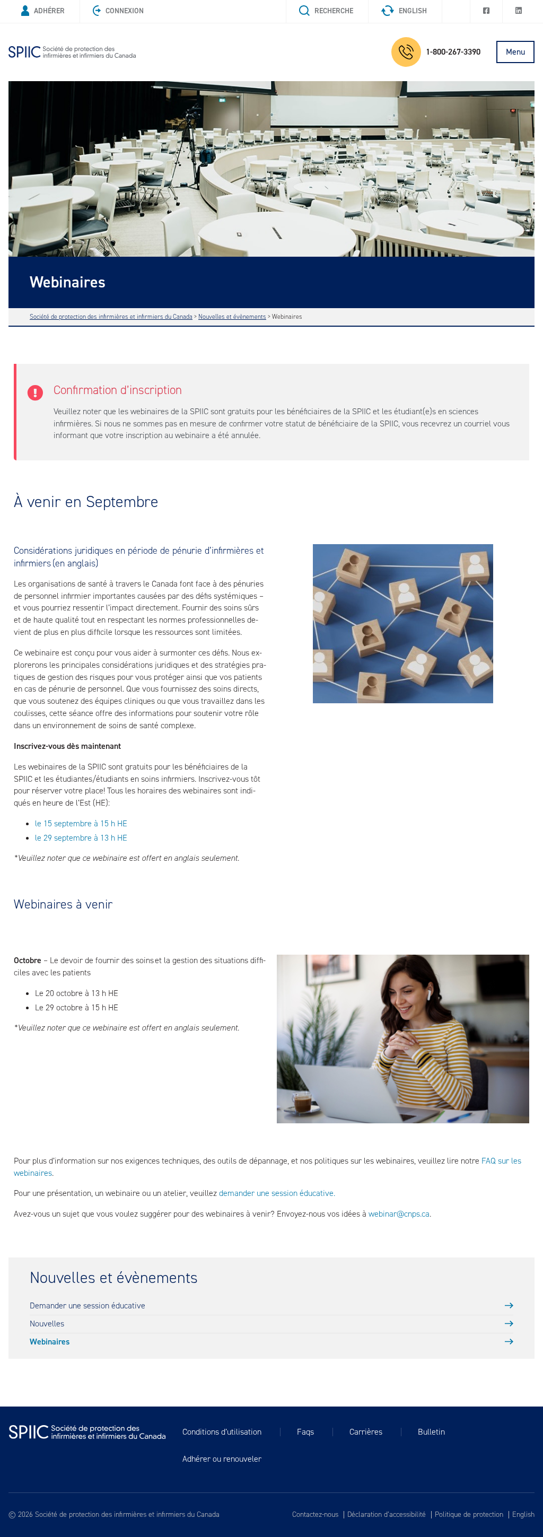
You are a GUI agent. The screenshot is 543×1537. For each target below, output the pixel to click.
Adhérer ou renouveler (221, 1459)
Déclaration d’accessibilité (386, 1514)
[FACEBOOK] (486, 11)
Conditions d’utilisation (221, 1432)
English (413, 11)
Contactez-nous (315, 1514)
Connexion (125, 11)
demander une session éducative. (277, 1193)
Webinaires (49, 1341)
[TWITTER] (456, 11)
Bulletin (431, 1432)
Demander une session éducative (87, 1305)
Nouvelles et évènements (114, 1278)
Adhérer (49, 11)
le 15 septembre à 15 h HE (81, 823)
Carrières (365, 1432)
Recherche (333, 11)
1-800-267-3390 (453, 51)
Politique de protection (469, 1514)
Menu (515, 51)
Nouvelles (47, 1323)
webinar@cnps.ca (399, 1213)
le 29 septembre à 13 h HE (81, 837)
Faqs (305, 1432)
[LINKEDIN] (519, 11)
